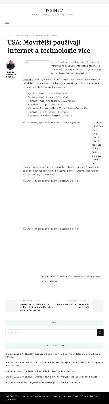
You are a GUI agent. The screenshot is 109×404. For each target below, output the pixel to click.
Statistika (78, 277)
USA (44, 281)
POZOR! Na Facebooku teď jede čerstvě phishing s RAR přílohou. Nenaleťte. (42, 382)
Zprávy (53, 35)
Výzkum (53, 281)
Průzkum (28, 79)
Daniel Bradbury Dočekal (10, 74)
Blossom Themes (80, 396)
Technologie (93, 277)
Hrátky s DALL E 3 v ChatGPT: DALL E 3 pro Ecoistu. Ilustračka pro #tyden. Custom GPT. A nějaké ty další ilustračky (54, 364)
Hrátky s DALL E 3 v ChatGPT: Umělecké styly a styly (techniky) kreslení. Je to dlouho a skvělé (51, 377)
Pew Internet (48, 277)
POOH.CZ (54, 10)
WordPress (10, 399)
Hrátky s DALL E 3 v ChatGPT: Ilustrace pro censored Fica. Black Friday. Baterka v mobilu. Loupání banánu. (53, 355)
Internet (26, 35)
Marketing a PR (40, 35)
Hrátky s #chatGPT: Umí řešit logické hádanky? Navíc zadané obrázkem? (41, 371)
